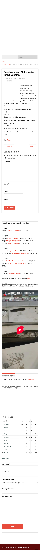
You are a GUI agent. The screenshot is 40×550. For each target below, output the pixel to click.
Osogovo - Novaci (13, 251)
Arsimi (6, 443)
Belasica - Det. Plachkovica (17, 263)
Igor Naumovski (11, 78)
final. (9, 140)
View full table (5, 458)
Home (3, 62)
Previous (9, 146)
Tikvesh (6, 427)
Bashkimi (6, 453)
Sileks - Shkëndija (13, 238)
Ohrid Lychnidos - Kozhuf (14, 261)
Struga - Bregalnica (13, 241)
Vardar (6, 440)
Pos (3, 421)
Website (6, 199)
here (29, 278)
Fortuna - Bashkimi (13, 230)
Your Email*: (6, 472)
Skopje (5, 450)
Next (31, 146)
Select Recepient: (8, 479)
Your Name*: (6, 464)
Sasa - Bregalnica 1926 (20, 253)
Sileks (5, 431)
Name (6, 184)
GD (35, 421)
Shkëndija (30, 379)
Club (5, 421)
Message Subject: (8, 489)
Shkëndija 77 (7, 446)
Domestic (7, 64)
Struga (5, 434)
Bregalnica (6, 437)
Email (6, 191)
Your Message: (7, 496)
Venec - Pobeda (13, 243)
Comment (7, 161)
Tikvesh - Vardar (14, 273)
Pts (22, 421)
